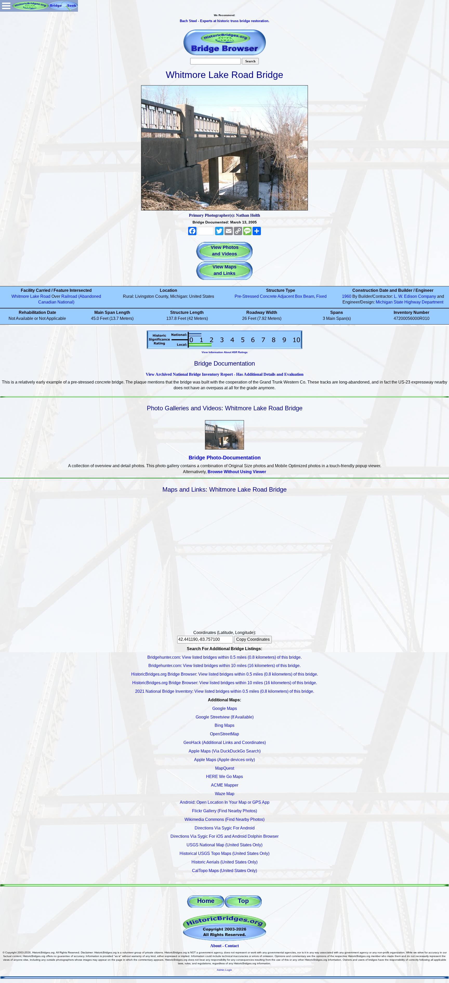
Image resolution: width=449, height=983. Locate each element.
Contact (232, 946)
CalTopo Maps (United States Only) (224, 870)
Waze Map (224, 793)
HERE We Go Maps (224, 776)
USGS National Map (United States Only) (224, 845)
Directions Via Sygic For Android (225, 828)
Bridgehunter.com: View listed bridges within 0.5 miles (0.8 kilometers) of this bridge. (224, 657)
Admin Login (224, 969)
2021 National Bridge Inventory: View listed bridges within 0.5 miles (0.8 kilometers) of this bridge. (224, 691)
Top (243, 900)
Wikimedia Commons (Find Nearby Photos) (224, 819)
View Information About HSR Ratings (225, 352)
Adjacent (286, 296)
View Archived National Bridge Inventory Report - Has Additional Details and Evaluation (224, 374)
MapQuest (224, 768)
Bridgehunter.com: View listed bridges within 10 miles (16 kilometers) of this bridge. (224, 665)
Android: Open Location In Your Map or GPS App (224, 802)
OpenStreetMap (224, 734)
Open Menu (6, 6)
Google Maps (224, 708)
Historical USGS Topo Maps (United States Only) (224, 853)
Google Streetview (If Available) (225, 717)
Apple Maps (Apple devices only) (224, 759)
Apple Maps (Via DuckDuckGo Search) (225, 751)
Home (205, 900)
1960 (346, 296)
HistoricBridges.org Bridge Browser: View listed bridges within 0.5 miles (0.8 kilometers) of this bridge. (224, 674)
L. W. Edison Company (415, 296)
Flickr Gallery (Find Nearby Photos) (224, 811)
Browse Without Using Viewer (237, 472)
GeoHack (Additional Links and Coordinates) (224, 742)
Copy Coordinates (253, 639)
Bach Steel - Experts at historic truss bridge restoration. (224, 21)
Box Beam (304, 296)
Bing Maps (224, 725)
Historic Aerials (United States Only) (224, 862)
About (215, 946)
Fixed (321, 296)
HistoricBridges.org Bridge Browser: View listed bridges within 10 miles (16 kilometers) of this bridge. (224, 683)
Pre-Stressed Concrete (256, 296)
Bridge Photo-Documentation (225, 457)
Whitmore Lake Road (30, 296)
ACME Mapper (224, 785)
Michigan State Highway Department (409, 302)
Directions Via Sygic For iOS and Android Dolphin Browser (224, 836)
